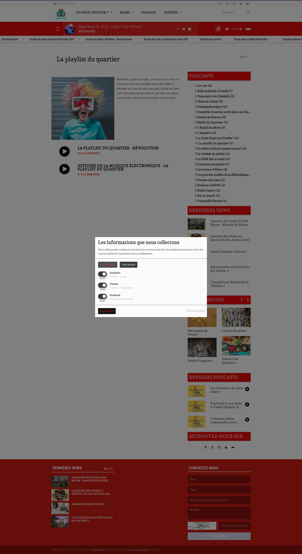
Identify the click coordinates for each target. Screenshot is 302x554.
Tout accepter (107, 264)
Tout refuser (128, 264)
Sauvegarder (107, 311)
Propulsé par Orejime (195, 310)
